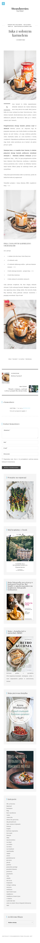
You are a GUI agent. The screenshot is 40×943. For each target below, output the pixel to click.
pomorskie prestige (12, 867)
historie (9, 826)
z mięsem (9, 899)
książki (9, 829)
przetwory (9, 872)
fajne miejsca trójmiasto (13, 824)
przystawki (10, 874)
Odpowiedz (26, 408)
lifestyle (9, 836)
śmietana (29, 359)
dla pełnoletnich (11, 822)
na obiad (9, 842)
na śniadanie (10, 849)
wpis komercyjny (11, 892)
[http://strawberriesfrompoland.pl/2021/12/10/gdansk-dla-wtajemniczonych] (20, 553)
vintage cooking (11, 885)
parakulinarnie (11, 858)
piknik (8, 863)
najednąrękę (10, 851)
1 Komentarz (20, 39)
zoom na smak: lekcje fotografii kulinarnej (19, 903)
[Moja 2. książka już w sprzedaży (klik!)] (20, 654)
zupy (8, 905)
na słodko (27, 24)
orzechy (21, 359)
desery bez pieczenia (15, 24)
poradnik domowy (12, 869)
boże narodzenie (11, 813)
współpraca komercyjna (23, 26)
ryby (8, 876)
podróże (9, 865)
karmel (15, 359)
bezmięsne (9, 808)
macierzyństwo (11, 840)
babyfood (9, 806)
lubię (8, 838)
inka (9, 359)
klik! (9, 186)
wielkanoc (9, 890)
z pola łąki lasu (11, 901)
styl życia (9, 881)
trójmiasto (9, 883)
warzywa (9, 887)
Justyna (13, 408)
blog (8, 811)
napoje (10, 26)
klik (14, 267)
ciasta (8, 815)
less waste (9, 833)
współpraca (10, 894)
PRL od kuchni (11, 804)
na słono (9, 847)
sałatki (8, 878)
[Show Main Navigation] (3, 3)
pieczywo (9, 860)
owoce (8, 856)
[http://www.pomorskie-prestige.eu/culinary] (20, 770)
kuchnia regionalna (12, 831)
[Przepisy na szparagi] (20, 500)
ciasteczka (9, 817)
